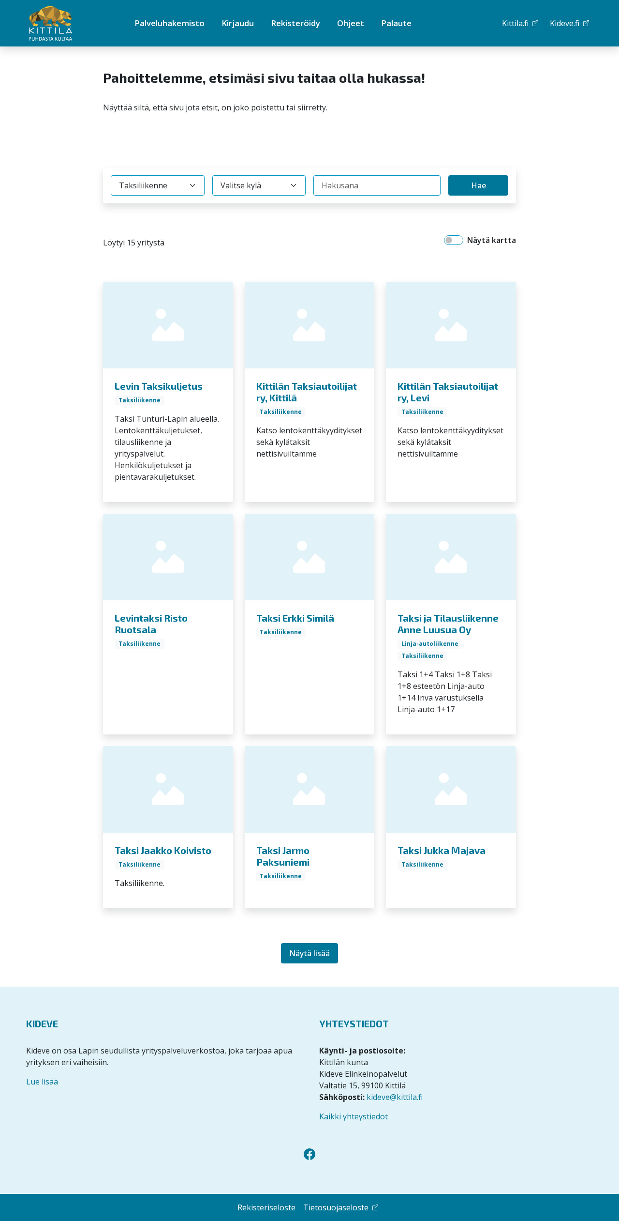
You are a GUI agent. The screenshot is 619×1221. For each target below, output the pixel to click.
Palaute (396, 23)
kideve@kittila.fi (395, 1097)
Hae (478, 185)
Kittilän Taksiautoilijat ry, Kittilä (306, 391)
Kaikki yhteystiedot (353, 1116)
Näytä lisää (309, 953)
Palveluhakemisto (169, 23)
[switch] (453, 240)
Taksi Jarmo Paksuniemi (283, 856)
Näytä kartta (491, 240)
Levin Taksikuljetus (159, 386)
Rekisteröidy (295, 23)
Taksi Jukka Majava (442, 850)
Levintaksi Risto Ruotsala (151, 623)
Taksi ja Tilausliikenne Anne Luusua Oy (448, 623)
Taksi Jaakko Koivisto (163, 850)
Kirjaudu (237, 23)
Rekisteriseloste (266, 1207)
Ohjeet (350, 23)
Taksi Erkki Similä (295, 618)
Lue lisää (42, 1081)
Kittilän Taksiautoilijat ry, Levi (448, 391)
